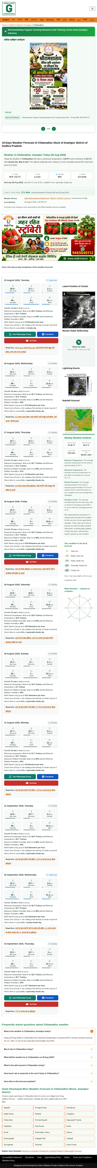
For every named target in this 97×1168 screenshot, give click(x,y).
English (6, 20)
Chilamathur (38, 25)
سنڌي (92, 20)
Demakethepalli (41, 1120)
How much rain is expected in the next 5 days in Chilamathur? (31, 1073)
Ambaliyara (70, 1108)
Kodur (68, 1126)
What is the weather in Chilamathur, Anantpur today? (27, 1031)
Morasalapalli (9, 1138)
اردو (78, 20)
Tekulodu (38, 1145)
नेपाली (85, 20)
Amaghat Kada (40, 1108)
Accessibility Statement (12, 1157)
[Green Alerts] (9, 9)
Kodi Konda (39, 1126)
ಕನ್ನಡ (42, 20)
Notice (67, 1157)
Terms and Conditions (82, 1157)
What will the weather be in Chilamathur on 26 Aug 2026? (29, 1057)
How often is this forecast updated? (20, 1081)
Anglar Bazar (9, 1114)
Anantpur (28, 25)
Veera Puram (71, 1145)
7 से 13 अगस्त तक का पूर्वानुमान (25, 1011)
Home (4, 25)
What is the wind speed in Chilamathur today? (24, 1065)
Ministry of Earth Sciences (60, 198)
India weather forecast (73, 1151)
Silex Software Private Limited (51, 1165)
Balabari (38, 1114)
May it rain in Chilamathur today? (18, 1049)
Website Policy (8, 1161)
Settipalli (69, 1138)
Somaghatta (8, 1145)
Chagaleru (70, 1114)
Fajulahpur (8, 1126)
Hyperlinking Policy (53, 1157)
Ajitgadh (7, 1108)
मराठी (58, 20)
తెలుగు (72, 20)
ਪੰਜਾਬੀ (20, 20)
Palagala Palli (40, 1138)
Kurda (6, 1132)
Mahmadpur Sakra (42, 1132)
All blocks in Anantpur (30, 1151)
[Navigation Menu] (92, 9)
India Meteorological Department (36, 198)
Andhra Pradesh (15, 25)
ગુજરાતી (34, 20)
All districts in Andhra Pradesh (51, 1151)
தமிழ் (65, 20)
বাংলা (13, 20)
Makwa (69, 1132)
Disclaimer (29, 1157)
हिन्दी (26, 20)
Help (39, 1157)
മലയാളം (50, 20)
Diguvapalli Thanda (73, 1120)
